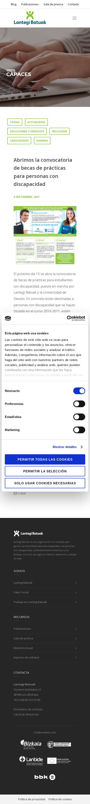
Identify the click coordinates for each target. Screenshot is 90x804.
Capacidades (19, 140)
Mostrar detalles (65, 447)
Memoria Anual (23, 648)
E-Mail (22, 493)
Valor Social (21, 592)
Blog (13, 4)
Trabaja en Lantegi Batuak (30, 602)
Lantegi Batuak (23, 583)
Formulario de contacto (28, 709)
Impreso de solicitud (26, 657)
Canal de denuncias (26, 714)
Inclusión (59, 131)
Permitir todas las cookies (45, 459)
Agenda (42, 140)
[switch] (79, 403)
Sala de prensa (53, 4)
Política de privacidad (31, 799)
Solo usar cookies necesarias (45, 483)
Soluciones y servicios (27, 131)
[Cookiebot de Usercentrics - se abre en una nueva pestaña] (67, 318)
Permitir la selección (45, 471)
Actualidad (36, 122)
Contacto (73, 4)
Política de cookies (60, 799)
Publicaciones (30, 4)
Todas (15, 122)
